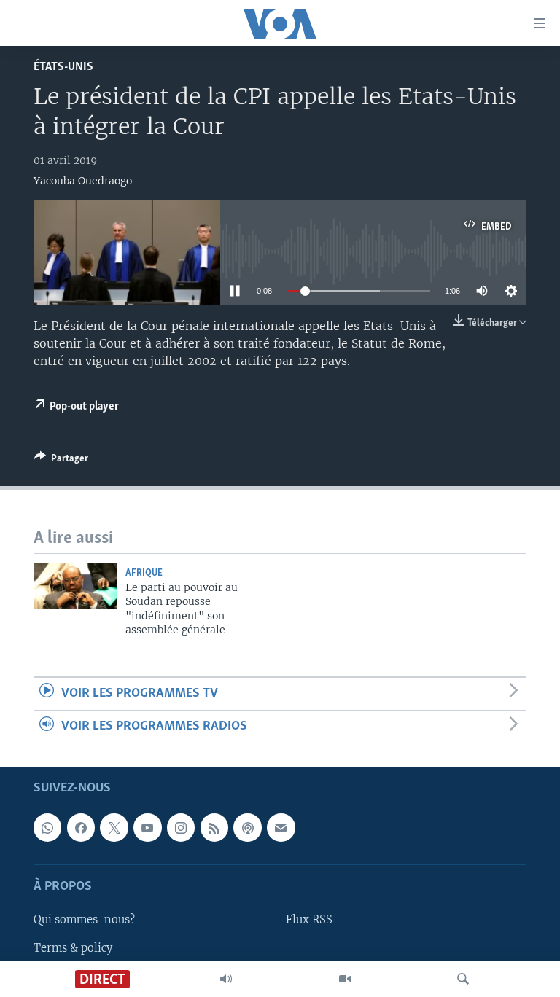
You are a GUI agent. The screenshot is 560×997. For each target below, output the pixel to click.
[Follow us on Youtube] (147, 828)
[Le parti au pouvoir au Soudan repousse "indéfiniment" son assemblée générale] (75, 586)
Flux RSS (309, 920)
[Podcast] (247, 828)
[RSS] (214, 828)
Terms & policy (73, 948)
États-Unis (63, 66)
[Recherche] (463, 979)
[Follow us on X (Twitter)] (114, 828)
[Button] (61, 460)
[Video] (345, 979)
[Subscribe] (281, 828)
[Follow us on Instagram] (181, 828)
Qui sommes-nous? (84, 920)
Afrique (144, 573)
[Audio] (226, 979)
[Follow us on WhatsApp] (47, 828)
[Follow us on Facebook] (81, 828)
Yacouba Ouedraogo (83, 180)
